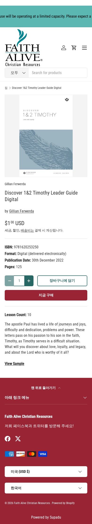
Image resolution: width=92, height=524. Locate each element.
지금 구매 (46, 295)
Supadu (55, 517)
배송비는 (27, 230)
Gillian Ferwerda (15, 184)
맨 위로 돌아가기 (43, 388)
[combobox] (46, 73)
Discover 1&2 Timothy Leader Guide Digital (36, 87)
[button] (74, 48)
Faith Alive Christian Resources (32, 503)
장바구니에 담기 (62, 280)
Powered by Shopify (63, 503)
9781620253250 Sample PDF (14, 364)
